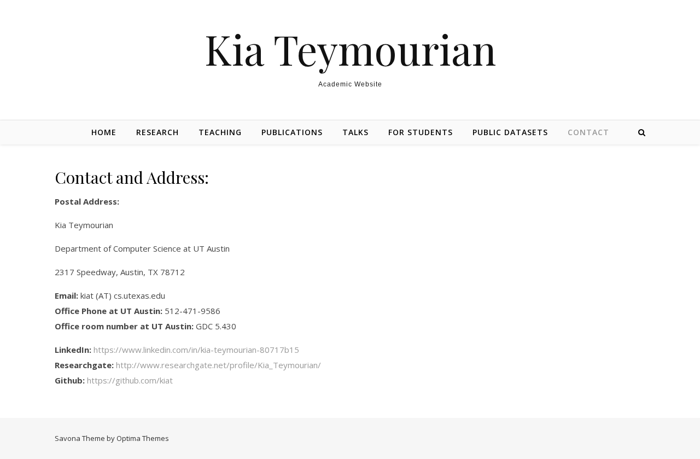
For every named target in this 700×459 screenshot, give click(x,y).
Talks (355, 132)
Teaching (220, 132)
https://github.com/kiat (130, 380)
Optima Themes (142, 438)
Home (103, 132)
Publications (292, 132)
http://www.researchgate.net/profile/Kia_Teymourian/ (218, 364)
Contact (588, 132)
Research (157, 132)
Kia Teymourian (350, 48)
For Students (420, 132)
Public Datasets (510, 132)
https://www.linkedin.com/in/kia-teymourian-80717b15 (196, 349)
